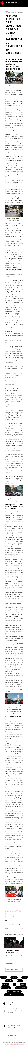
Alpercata (8, 916)
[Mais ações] (22, 12)
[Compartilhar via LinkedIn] (12, 924)
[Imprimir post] (19, 924)
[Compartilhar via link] (16, 924)
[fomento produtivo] (14, 942)
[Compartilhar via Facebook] (6, 924)
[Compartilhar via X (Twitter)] (9, 924)
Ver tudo (21, 934)
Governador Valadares (11, 911)
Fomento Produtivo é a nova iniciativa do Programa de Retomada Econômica (14, 951)
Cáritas (14, 916)
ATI (19, 911)
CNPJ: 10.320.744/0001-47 (17, 1044)
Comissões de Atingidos (11, 914)
